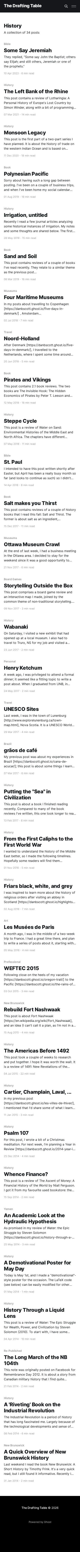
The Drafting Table (22, 6)
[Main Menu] (74, 6)
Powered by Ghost (40, 1521)
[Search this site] (66, 6)
